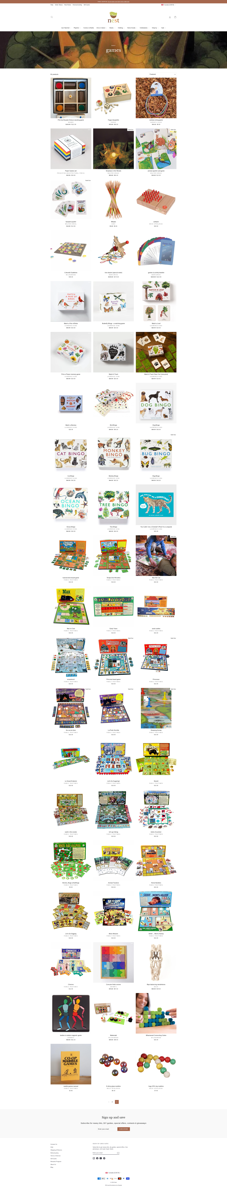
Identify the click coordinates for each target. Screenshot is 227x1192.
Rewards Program (56, 1161)
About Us (53, 1164)
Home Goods (131, 28)
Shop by (154, 28)
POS (106, 1185)
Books (112, 28)
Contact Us (54, 1144)
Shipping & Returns (56, 1150)
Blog (52, 1167)
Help (52, 4)
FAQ (52, 1147)
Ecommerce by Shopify (116, 1185)
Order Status (59, 4)
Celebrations (144, 28)
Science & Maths (88, 28)
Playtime (77, 28)
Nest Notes (67, 4)
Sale (162, 28)
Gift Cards (87, 4)
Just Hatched (65, 28)
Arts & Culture (101, 28)
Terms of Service (55, 1155)
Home (113, 45)
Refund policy (55, 1153)
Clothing (120, 28)
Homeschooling (77, 4)
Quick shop (71, 116)
